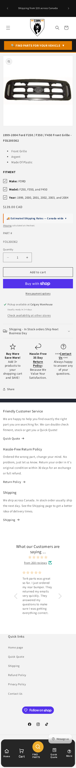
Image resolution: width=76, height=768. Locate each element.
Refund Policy (17, 675)
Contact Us (15, 693)
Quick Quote (11, 438)
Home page (15, 647)
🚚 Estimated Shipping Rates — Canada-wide (36, 218)
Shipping (7, 225)
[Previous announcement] (7, 8)
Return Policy (12, 482)
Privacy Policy (17, 684)
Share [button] (11, 389)
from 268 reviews (35, 563)
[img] (38, 557)
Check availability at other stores (29, 315)
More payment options (38, 293)
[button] (8, 27)
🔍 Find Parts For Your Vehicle (38, 45)
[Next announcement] (68, 8)
